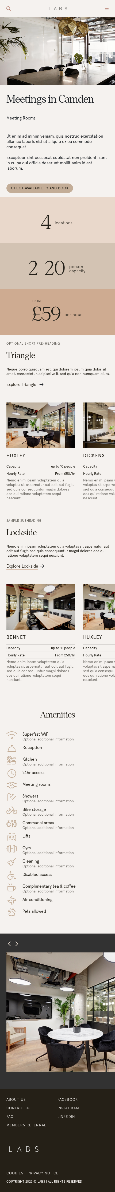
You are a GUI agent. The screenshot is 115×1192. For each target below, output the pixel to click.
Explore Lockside (22, 566)
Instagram (68, 1108)
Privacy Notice (43, 1173)
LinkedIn (66, 1116)
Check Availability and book (39, 188)
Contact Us (18, 1108)
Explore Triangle (21, 384)
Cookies (14, 1173)
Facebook (67, 1099)
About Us (16, 1099)
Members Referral (26, 1125)
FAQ (10, 1116)
